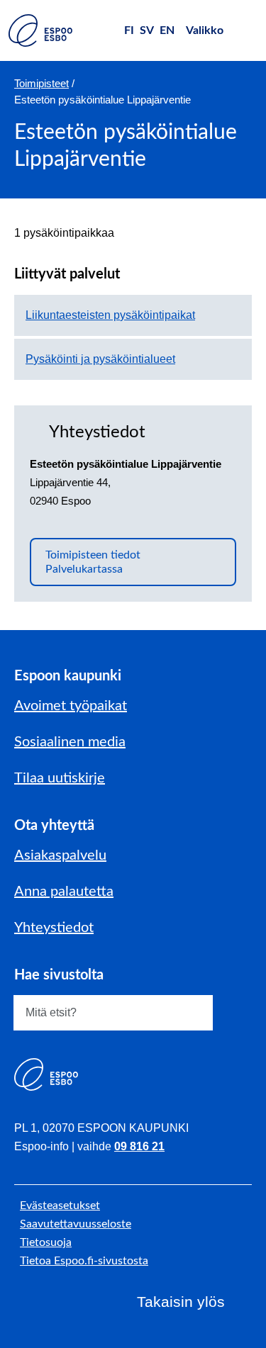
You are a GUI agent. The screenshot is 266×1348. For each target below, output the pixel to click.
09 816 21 (139, 1146)
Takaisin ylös (181, 1301)
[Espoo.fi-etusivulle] (40, 30)
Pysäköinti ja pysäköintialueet (100, 359)
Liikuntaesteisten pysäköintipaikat (110, 315)
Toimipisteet (41, 83)
